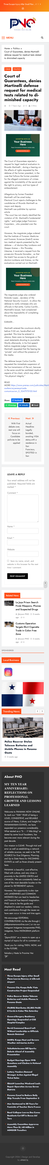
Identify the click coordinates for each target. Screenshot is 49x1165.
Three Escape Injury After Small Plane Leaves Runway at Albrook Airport (19, 4)
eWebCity (24, 1160)
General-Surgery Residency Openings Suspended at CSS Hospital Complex (21, 1019)
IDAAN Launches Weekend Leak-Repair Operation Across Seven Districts (24, 1086)
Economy (9, 735)
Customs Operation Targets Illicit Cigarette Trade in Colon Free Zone (27, 629)
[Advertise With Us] (23, 145)
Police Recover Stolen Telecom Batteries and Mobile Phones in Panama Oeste (21, 747)
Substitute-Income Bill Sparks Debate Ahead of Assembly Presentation (21, 1051)
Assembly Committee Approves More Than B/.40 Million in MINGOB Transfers (23, 1127)
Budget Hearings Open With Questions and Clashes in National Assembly (24, 1063)
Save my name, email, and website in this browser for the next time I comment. (22, 564)
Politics (17, 69)
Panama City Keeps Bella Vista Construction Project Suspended (23, 989)
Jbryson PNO (23, 614)
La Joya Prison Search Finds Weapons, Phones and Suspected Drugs (28, 606)
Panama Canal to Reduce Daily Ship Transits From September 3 (23, 1097)
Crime (7, 69)
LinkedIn (25, 405)
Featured (20, 735)
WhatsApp (12, 405)
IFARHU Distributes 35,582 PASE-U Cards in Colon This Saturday (24, 1009)
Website (11, 549)
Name (11, 526)
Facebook (18, 400)
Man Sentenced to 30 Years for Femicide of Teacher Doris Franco (24, 1105)
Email (36, 405)
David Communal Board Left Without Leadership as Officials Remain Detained (23, 1031)
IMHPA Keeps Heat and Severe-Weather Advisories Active (23, 1041)
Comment (12, 492)
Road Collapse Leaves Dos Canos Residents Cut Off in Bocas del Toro (23, 1115)
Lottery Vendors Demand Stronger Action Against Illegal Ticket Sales (22, 1074)
